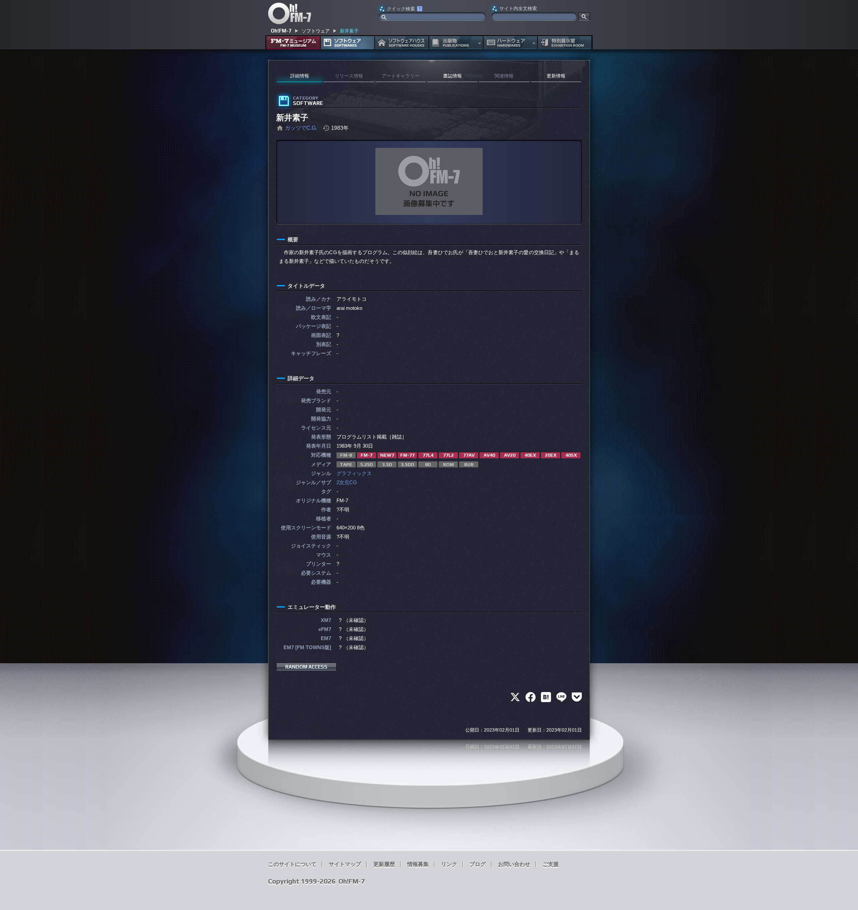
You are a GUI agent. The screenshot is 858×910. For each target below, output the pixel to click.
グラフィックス (354, 473)
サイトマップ (345, 864)
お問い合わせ (514, 864)
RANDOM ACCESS (306, 667)
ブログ (478, 864)
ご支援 (551, 864)
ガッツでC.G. (301, 128)
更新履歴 (384, 864)
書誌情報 (452, 75)
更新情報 (556, 75)
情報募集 (418, 864)
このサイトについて (292, 864)
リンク (449, 864)
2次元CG (346, 482)
